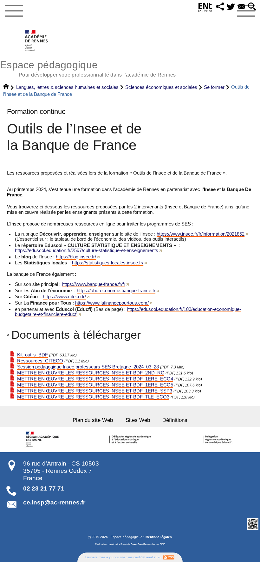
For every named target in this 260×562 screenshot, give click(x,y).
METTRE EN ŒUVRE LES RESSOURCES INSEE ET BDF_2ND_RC (90, 372)
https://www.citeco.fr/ (64, 296)
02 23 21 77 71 (43, 488)
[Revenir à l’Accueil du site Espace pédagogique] (36, 40)
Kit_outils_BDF (32, 354)
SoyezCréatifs (138, 544)
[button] (220, 7)
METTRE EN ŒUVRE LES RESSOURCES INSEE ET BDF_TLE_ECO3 (93, 396)
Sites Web (138, 420)
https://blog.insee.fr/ (76, 256)
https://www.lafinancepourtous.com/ (112, 303)
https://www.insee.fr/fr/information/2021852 (200, 234)
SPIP (162, 544)
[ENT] (205, 8)
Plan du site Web (93, 420)
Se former (214, 87)
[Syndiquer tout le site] (168, 557)
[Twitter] (230, 7)
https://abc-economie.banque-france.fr (116, 290)
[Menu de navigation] (14, 11)
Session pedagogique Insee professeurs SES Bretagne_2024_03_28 (88, 366)
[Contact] (241, 7)
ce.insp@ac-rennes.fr (54, 502)
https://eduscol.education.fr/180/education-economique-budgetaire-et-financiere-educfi (128, 312)
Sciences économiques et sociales (161, 87)
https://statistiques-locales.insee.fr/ (107, 262)
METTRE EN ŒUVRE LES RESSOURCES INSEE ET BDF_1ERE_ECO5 (95, 384)
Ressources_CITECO (40, 360)
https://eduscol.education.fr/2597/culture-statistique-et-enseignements (86, 250)
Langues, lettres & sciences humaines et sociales (67, 87)
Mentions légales (159, 537)
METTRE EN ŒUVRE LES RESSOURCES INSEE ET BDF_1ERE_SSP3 (94, 390)
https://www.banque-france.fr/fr (93, 284)
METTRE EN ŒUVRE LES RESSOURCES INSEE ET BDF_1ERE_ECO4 (95, 378)
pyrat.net (113, 544)
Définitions (174, 420)
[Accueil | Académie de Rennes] (43, 439)
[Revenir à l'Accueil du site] (8, 87)
